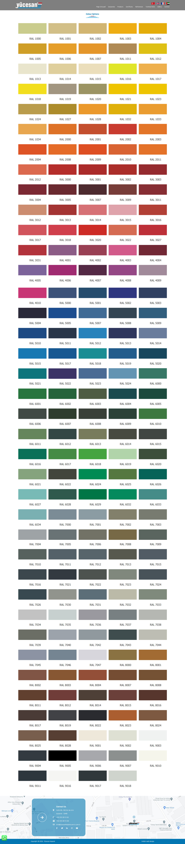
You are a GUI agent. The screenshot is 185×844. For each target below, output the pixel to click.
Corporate (111, 7)
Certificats (129, 7)
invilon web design (148, 841)
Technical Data (150, 7)
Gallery (159, 7)
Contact (167, 7)
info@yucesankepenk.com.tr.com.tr (68, 825)
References (139, 7)
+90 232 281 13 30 (62, 817)
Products (120, 7)
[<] (134, 817)
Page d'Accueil (101, 7)
